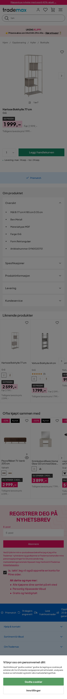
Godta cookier (33, 681)
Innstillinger (33, 690)
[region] (33, 677)
